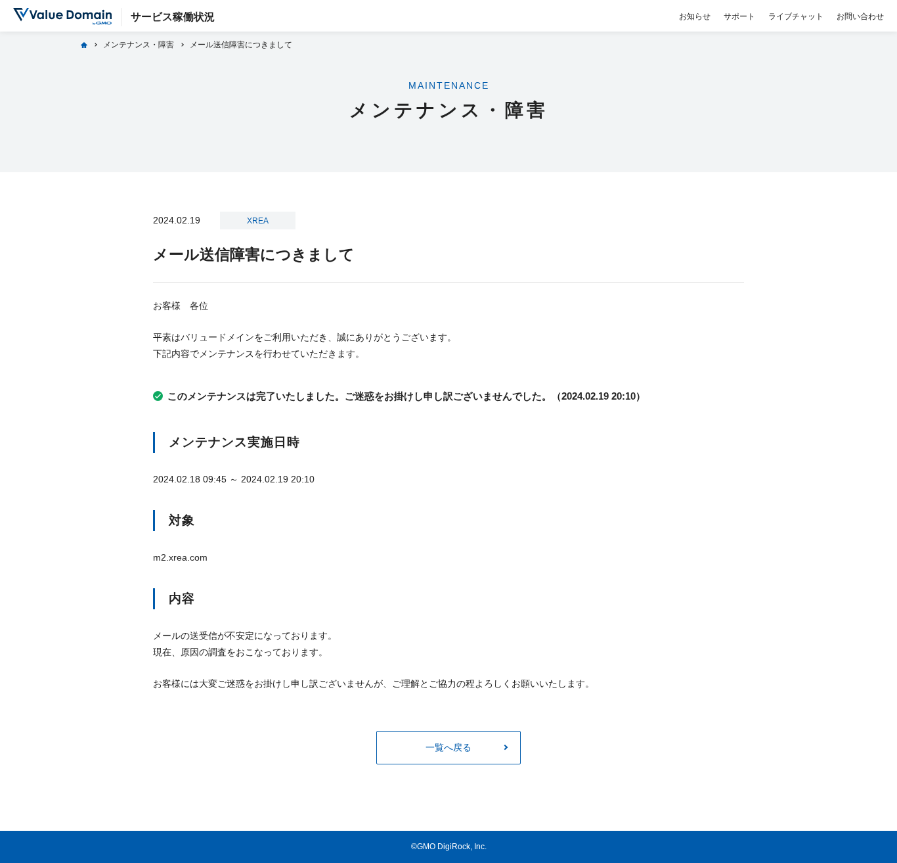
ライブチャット (795, 16)
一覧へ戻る (448, 747)
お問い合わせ (860, 16)
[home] (84, 44)
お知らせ (695, 16)
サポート (739, 16)
